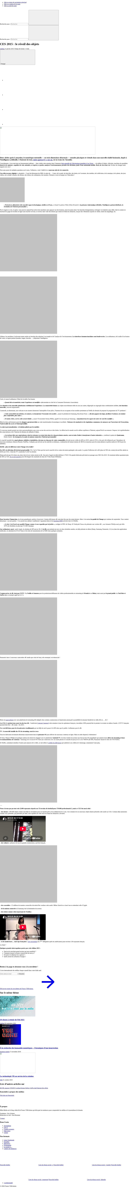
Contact (2, 1118)
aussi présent (9, 720)
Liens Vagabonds (9, 1140)
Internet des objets (42, 1088)
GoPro (32, 1088)
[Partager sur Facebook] (18, 80)
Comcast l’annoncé (43, 723)
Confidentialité (8, 1183)
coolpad (18, 1088)
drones (23, 1088)
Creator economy (9, 1129)
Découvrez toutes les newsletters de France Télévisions (16, 988)
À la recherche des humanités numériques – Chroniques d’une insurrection (29, 1048)
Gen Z (6, 1127)
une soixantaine (32, 941)
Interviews (7, 1143)
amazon (7, 1088)
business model (5, 1051)
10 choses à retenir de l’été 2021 (12, 1020)
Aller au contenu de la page (12, 4)
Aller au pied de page (10, 6)
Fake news (7, 1131)
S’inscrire (21, 974)
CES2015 (13, 1088)
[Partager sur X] (18, 95)
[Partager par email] (18, 124)
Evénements (7, 1145)
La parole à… (8, 1147)
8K (3, 1088)
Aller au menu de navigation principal (15, 2)
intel (35, 1088)
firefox (27, 1088)
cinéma (2, 49)
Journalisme (7, 1126)
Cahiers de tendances (10, 1148)
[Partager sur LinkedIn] (18, 109)
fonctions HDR (58, 521)
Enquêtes (6, 1142)
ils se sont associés (15, 457)
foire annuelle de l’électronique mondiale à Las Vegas (77, 163)
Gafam (6, 1132)
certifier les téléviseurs (54, 743)
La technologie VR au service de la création (17, 1076)
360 (1, 1080)
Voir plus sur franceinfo (7, 1095)
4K (1, 1088)
